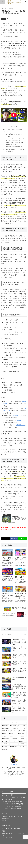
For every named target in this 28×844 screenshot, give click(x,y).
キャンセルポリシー (19, 833)
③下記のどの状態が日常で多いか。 (14, 146)
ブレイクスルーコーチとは (7, 830)
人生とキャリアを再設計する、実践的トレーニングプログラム (14, 798)
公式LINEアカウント (20, 816)
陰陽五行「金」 (21, 420)
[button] (25, 634)
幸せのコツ (11, 18)
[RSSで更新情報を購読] (15, 779)
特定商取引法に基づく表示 (7, 834)
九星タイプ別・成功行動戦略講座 (12, 801)
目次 (12, 126)
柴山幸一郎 (14, 764)
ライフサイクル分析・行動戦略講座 (13, 804)
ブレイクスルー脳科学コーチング (12, 808)
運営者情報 (17, 828)
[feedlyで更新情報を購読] (13, 779)
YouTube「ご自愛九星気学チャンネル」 (7, 817)
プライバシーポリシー (7, 839)
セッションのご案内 (7, 795)
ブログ (4, 18)
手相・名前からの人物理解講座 (12, 806)
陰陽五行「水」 (20, 425)
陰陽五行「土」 (17, 415)
